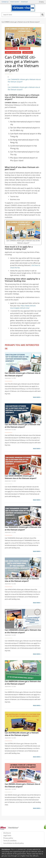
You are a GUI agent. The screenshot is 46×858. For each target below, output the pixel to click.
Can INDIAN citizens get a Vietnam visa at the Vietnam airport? (22, 785)
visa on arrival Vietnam (13, 52)
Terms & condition (9, 841)
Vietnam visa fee (11, 48)
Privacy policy (8, 838)
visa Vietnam (27, 52)
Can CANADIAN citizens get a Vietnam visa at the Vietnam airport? (24, 88)
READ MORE (36, 397)
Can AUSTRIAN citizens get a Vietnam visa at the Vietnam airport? (22, 425)
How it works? (14, 2)
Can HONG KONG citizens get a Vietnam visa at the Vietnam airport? (22, 579)
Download (24, 2)
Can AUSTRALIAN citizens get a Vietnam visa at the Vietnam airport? (22, 734)
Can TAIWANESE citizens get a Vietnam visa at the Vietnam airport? (24, 80)
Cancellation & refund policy (13, 843)
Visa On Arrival (24, 48)
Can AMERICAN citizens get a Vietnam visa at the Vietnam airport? (23, 682)
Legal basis (7, 835)
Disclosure (7, 833)
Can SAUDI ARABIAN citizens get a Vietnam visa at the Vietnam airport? (20, 477)
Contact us (5, 2)
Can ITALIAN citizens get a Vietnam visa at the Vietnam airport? (22, 374)
